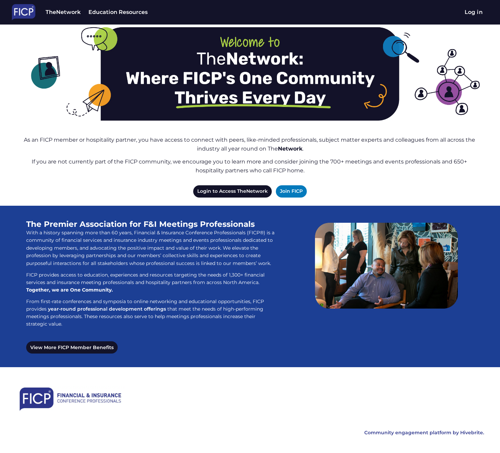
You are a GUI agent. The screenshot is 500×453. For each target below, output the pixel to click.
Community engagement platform (407, 432)
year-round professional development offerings (107, 309)
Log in (474, 12)
